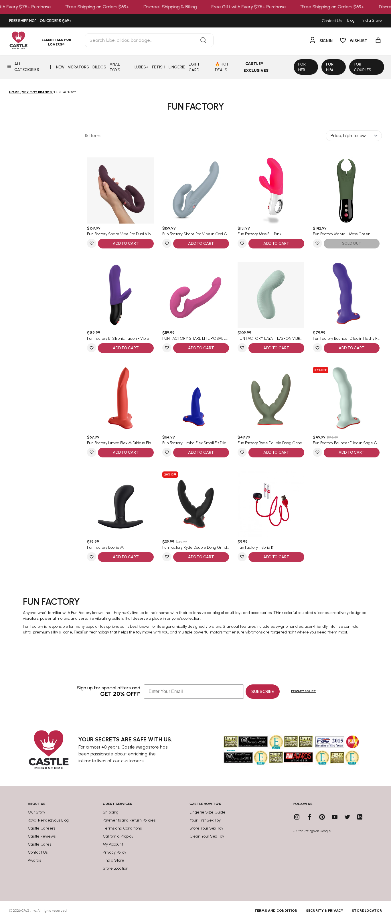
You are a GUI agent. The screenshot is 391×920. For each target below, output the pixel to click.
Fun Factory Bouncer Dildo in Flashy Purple (346, 338)
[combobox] (149, 40)
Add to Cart (126, 243)
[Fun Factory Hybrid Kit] (271, 504)
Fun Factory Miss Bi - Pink (259, 234)
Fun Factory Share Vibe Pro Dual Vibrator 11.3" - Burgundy (120, 234)
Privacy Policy (303, 691)
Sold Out (352, 243)
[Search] (203, 40)
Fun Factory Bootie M (105, 547)
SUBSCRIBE (262, 691)
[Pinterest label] (322, 817)
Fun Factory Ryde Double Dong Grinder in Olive (271, 443)
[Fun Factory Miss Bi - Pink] (271, 190)
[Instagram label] (296, 817)
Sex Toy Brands (37, 92)
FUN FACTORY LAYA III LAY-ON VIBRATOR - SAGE (271, 338)
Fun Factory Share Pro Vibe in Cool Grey (195, 234)
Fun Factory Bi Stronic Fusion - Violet (119, 338)
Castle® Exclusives (256, 67)
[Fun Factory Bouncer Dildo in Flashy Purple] (346, 295)
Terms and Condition (275, 911)
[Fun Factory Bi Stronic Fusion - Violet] (120, 295)
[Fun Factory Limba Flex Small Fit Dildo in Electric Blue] (195, 399)
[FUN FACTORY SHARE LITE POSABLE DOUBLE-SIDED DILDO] (195, 295)
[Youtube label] (334, 817)
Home (14, 92)
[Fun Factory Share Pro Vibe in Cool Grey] (195, 190)
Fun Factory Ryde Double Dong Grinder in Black (195, 547)
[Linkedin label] (359, 817)
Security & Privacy (324, 911)
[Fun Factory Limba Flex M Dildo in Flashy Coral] (120, 399)
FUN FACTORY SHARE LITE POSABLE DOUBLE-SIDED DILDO (195, 338)
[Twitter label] (347, 817)
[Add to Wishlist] (91, 243)
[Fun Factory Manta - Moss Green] (346, 190)
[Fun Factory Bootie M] (120, 504)
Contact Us (331, 20)
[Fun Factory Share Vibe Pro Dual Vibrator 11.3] (120, 190)
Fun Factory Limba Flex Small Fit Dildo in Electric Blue (195, 443)
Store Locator (367, 911)
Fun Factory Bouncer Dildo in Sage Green (346, 443)
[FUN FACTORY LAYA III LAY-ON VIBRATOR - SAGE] (271, 295)
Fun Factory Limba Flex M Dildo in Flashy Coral (120, 443)
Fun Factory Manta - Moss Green (341, 234)
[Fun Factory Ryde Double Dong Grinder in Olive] (271, 399)
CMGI (25, 911)
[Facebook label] (309, 817)
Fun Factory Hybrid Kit (257, 547)
